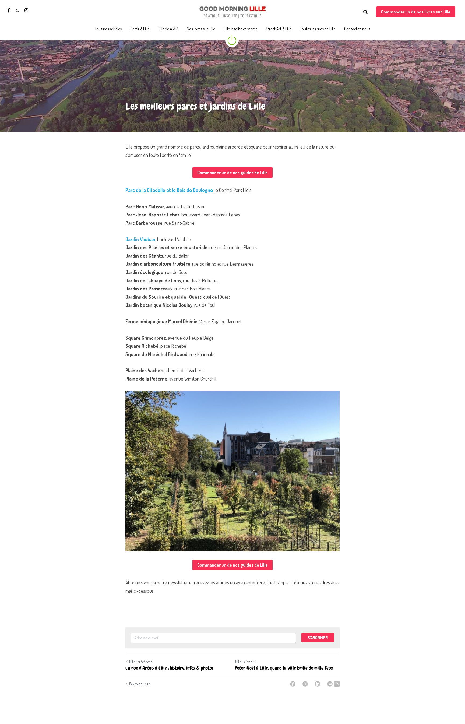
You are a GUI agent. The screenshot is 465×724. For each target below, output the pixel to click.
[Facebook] (292, 684)
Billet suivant (244, 661)
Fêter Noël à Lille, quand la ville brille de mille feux (284, 668)
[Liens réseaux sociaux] (9, 10)
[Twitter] (305, 684)
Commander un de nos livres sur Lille (415, 12)
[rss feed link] (337, 684)
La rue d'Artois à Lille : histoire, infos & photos (169, 668)
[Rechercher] (365, 12)
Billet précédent (140, 661)
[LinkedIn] (317, 684)
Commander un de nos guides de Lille (232, 172)
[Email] (330, 684)
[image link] (232, 11)
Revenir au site (139, 683)
